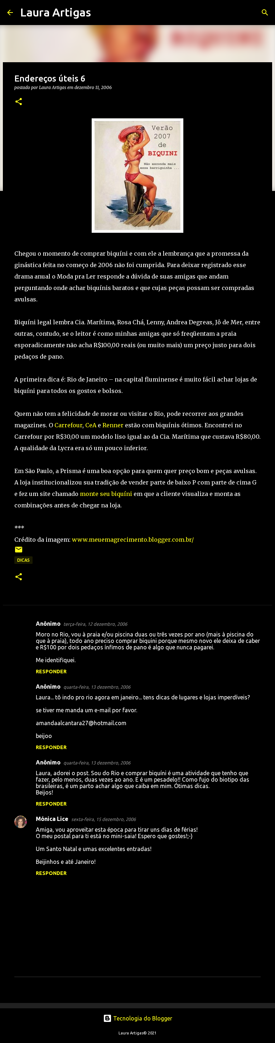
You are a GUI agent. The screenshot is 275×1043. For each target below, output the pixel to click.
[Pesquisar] (101, 12)
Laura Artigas (55, 12)
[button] (18, 102)
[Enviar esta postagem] (18, 552)
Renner (113, 425)
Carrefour (68, 425)
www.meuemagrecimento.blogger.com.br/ (133, 539)
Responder (51, 671)
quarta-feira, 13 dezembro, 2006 (96, 686)
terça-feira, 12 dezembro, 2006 (95, 623)
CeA (90, 425)
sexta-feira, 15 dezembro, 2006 (103, 819)
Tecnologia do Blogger (142, 1018)
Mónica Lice (52, 819)
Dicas (23, 560)
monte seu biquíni (106, 493)
